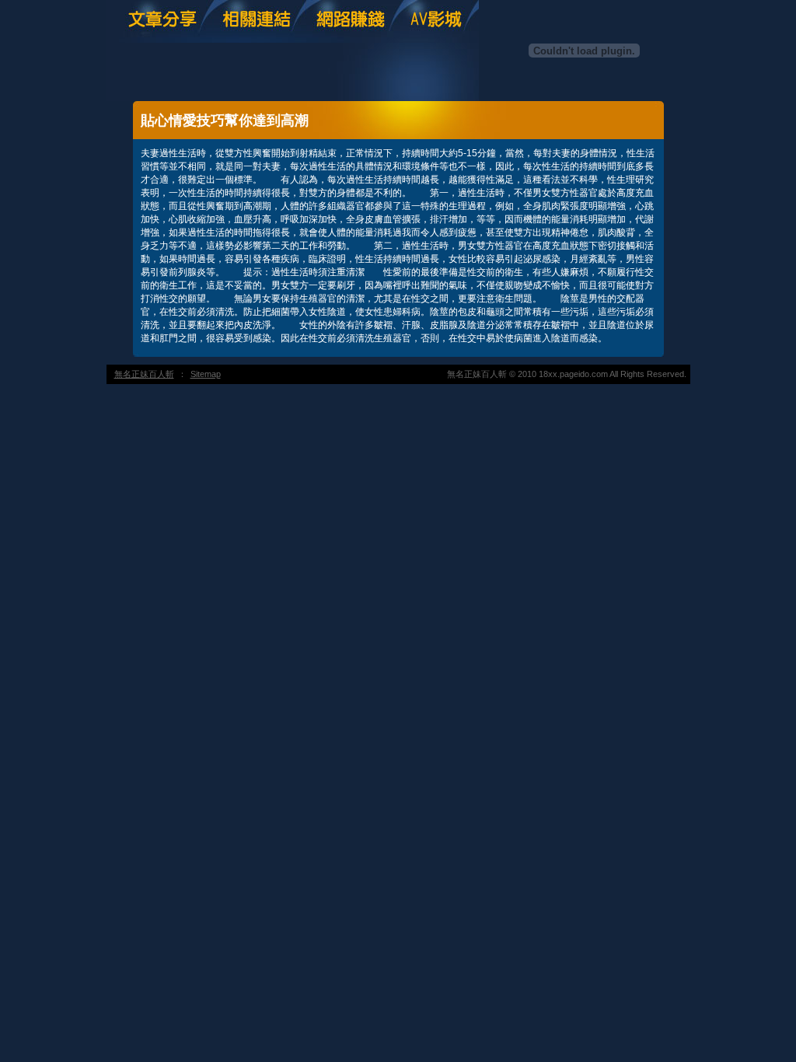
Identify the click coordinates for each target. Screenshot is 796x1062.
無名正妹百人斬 (144, 374)
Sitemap (205, 374)
